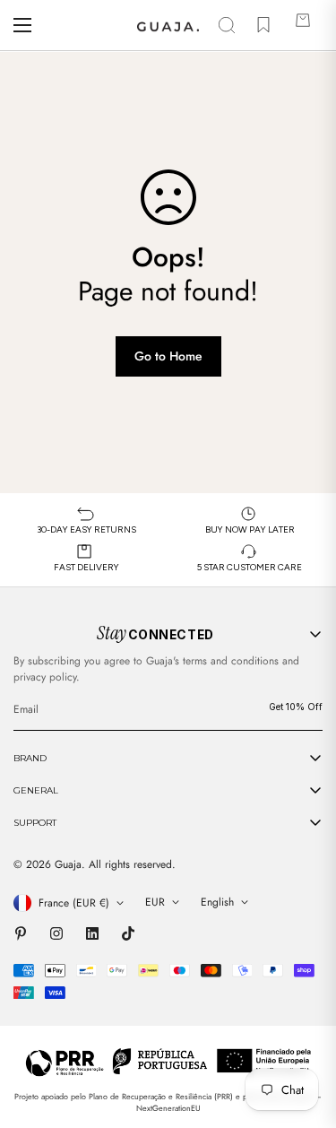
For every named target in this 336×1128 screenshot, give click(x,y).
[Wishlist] (263, 25)
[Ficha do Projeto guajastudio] (168, 1061)
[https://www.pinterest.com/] (20, 933)
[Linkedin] (92, 933)
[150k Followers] (56, 933)
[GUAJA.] (168, 25)
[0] (303, 25)
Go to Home (168, 356)
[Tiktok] (128, 933)
